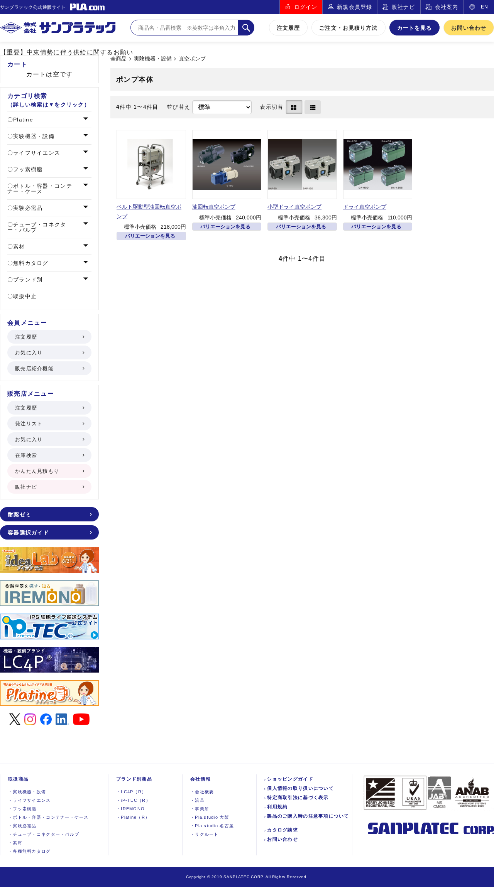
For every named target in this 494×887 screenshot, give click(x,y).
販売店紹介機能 (34, 368)
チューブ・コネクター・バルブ (36, 227)
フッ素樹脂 (27, 169)
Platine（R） (133, 817)
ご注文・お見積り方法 (348, 28)
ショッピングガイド (290, 779)
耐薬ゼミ (19, 514)
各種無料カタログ (29, 851)
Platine (22, 119)
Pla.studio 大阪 (209, 817)
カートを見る (414, 28)
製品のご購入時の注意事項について (308, 816)
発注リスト (28, 424)
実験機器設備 (27, 791)
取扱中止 (24, 296)
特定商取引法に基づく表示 (297, 797)
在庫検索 (26, 455)
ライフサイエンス (36, 153)
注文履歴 (288, 28)
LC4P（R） (131, 791)
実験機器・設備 (153, 59)
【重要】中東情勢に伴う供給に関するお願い (67, 52)
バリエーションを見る (150, 236)
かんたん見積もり (37, 471)
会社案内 (446, 7)
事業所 (199, 808)
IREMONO (130, 808)
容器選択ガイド (28, 533)
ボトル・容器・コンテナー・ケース (39, 188)
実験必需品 (27, 208)
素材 (18, 246)
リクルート (204, 834)
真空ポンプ (192, 59)
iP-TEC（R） (133, 800)
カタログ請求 (282, 830)
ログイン (305, 7)
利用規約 (277, 806)
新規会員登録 (354, 7)
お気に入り (28, 353)
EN (484, 7)
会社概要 (202, 791)
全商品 (118, 59)
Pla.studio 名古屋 (212, 825)
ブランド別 (27, 280)
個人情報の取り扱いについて (300, 788)
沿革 (197, 800)
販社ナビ (403, 7)
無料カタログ (30, 263)
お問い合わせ (468, 28)
